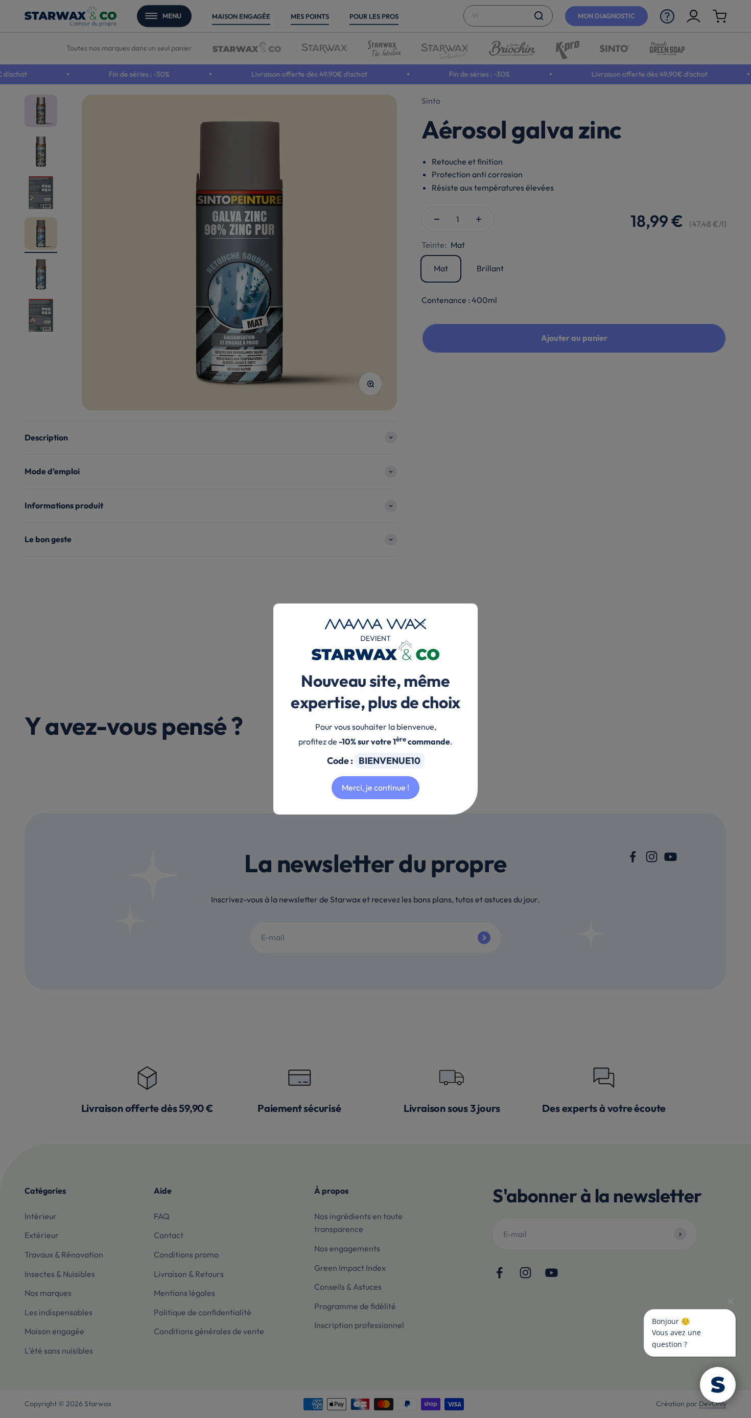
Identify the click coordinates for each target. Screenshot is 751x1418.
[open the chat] (718, 1385)
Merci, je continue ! (375, 787)
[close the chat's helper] (730, 1301)
